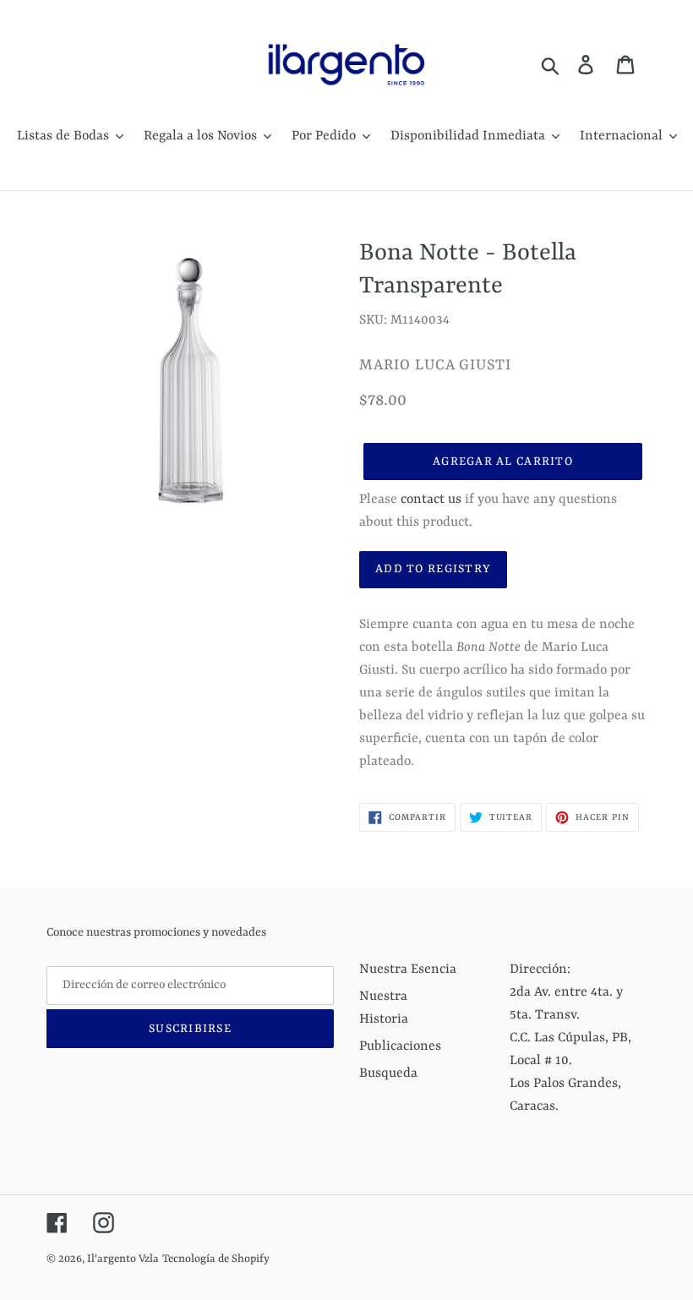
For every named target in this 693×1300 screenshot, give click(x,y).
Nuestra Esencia (407, 969)
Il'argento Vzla (123, 1259)
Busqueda (388, 1073)
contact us (431, 499)
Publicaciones (400, 1046)
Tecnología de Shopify (216, 1259)
